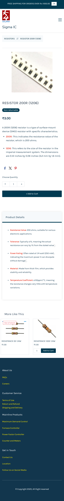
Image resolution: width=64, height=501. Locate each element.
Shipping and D (9, 407)
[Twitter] (10, 168)
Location (6, 463)
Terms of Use (8, 400)
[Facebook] (5, 168)
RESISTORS (9, 38)
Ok (54, 4)
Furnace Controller (10, 428)
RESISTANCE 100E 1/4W (44, 341)
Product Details (15, 217)
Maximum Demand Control (15, 421)
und (18, 404)
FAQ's (4, 377)
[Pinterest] (15, 168)
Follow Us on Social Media (14, 470)
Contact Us (7, 457)
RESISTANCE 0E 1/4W (11, 341)
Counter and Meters (11, 441)
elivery (19, 407)
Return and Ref (9, 404)
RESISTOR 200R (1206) (30, 38)
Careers (5, 383)
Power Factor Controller (13, 434)
